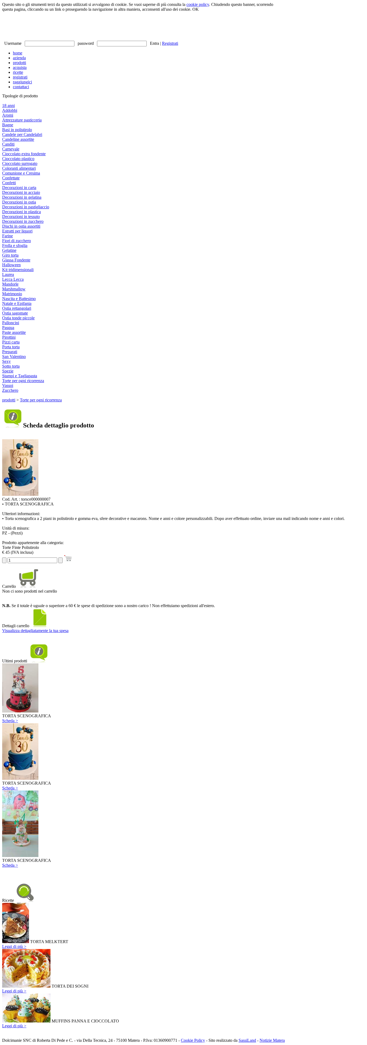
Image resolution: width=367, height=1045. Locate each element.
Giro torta (10, 255)
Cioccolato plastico (18, 158)
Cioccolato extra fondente (24, 154)
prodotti (19, 62)
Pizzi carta (11, 342)
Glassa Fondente (16, 260)
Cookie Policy (193, 1040)
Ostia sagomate (15, 313)
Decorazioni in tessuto (21, 216)
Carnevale (10, 149)
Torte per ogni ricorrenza (23, 380)
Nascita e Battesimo (19, 298)
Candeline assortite (18, 139)
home (17, 53)
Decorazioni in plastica (21, 211)
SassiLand (247, 1040)
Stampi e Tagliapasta (19, 376)
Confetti (9, 182)
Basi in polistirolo (17, 129)
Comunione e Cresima (21, 173)
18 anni (8, 105)
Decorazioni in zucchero (23, 221)
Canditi (8, 144)
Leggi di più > (14, 946)
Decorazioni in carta (19, 187)
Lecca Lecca (13, 279)
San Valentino (14, 356)
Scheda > (10, 720)
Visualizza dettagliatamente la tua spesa (35, 630)
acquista (20, 67)
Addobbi (9, 110)
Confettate (11, 178)
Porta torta (11, 347)
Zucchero (10, 390)
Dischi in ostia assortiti (21, 226)
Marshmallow (14, 289)
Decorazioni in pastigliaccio (25, 207)
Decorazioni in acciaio (21, 192)
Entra (154, 43)
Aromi (7, 115)
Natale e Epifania (16, 303)
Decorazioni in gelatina (21, 197)
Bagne (7, 125)
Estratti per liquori (17, 231)
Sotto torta (11, 366)
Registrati (170, 43)
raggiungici (22, 82)
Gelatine (9, 250)
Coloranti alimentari (19, 168)
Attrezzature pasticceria (22, 120)
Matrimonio (12, 293)
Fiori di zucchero (16, 240)
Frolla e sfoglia (14, 245)
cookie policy (197, 4)
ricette (18, 72)
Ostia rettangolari (16, 308)
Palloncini (10, 322)
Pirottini (9, 337)
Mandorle (10, 284)
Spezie (7, 371)
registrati (20, 77)
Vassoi (7, 385)
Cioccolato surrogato (19, 163)
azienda (19, 58)
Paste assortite (14, 332)
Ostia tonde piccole (18, 318)
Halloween (11, 265)
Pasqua (8, 327)
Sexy (6, 361)
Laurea (8, 274)
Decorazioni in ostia (19, 202)
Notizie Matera (272, 1040)
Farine (7, 236)
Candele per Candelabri (22, 134)
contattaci (21, 86)
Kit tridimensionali (18, 269)
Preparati (9, 351)
